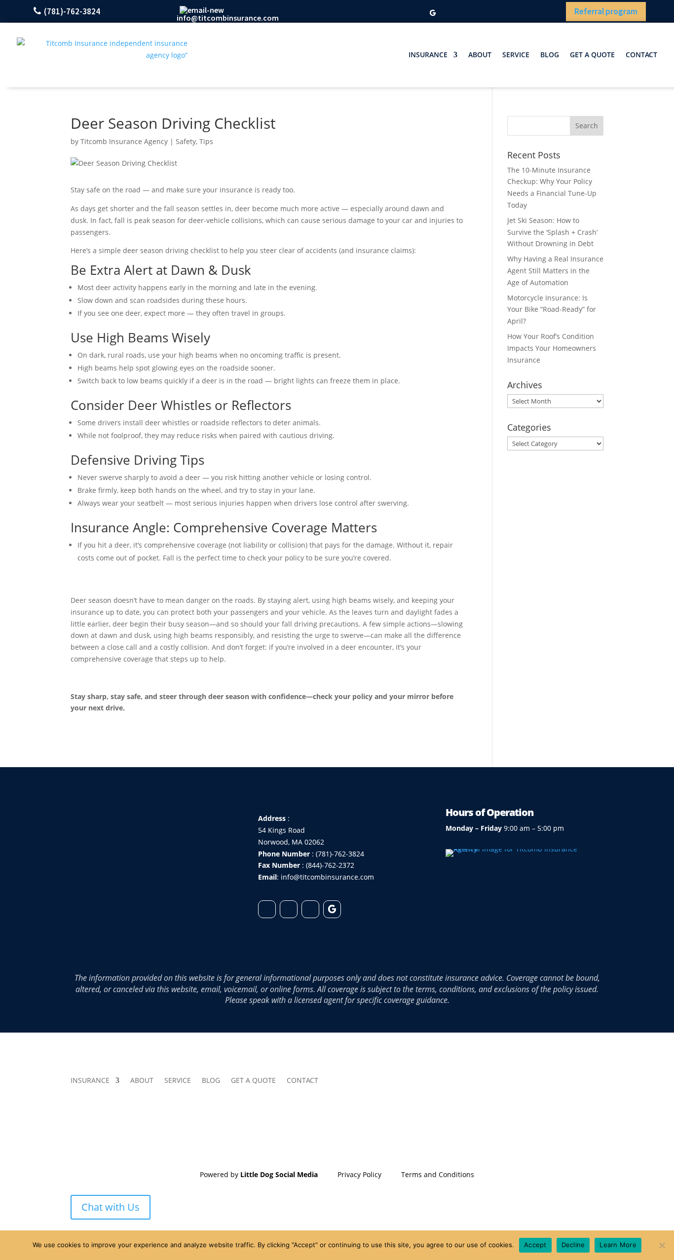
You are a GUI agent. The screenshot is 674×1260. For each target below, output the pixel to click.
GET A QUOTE (592, 54)
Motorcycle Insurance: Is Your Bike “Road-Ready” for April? (551, 309)
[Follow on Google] (432, 13)
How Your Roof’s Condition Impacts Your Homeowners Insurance (551, 348)
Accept (535, 1245)
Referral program (605, 11)
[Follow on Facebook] (381, 13)
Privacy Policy (359, 1174)
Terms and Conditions (437, 1174)
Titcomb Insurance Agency (124, 141)
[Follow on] (267, 909)
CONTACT (641, 54)
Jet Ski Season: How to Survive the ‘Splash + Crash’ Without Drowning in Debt (552, 232)
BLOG (549, 54)
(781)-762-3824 (72, 11)
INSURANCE (428, 54)
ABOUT (479, 54)
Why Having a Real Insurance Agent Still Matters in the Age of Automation (555, 270)
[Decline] (662, 1245)
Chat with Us (110, 1207)
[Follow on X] (416, 13)
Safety (186, 141)
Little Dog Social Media (279, 1174)
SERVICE (515, 54)
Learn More (618, 1245)
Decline (573, 1245)
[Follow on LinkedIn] (399, 13)
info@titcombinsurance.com (228, 18)
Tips (206, 141)
